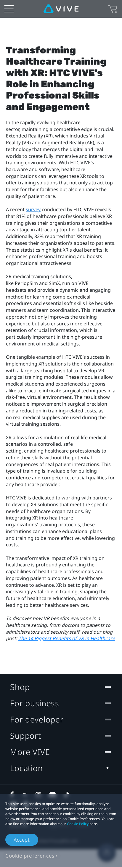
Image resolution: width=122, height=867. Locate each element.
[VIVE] (61, 8)
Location (26, 768)
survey (33, 209)
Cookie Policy (78, 823)
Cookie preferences (29, 855)
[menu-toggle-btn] (9, 9)
